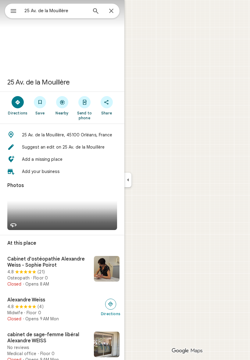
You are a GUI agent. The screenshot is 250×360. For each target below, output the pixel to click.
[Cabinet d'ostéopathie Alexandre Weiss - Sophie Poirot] (62, 271)
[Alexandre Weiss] (62, 309)
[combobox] (55, 10)
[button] (62, 135)
